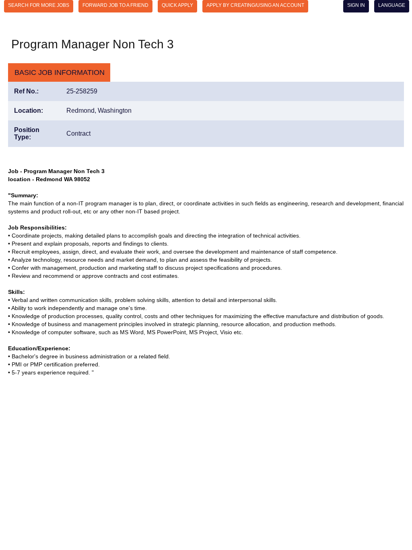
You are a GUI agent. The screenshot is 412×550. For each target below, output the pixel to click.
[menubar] (206, 6)
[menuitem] (38, 6)
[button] (59, 73)
